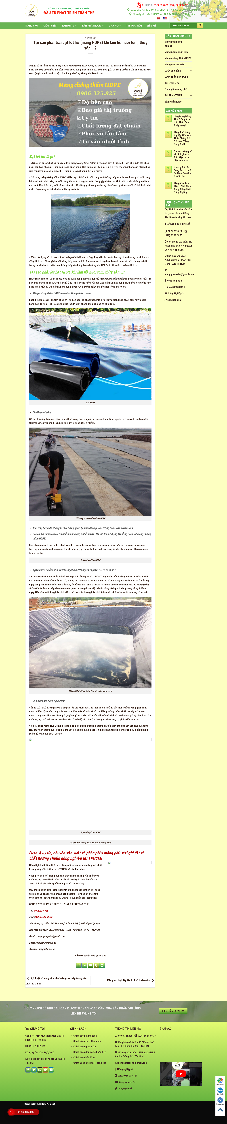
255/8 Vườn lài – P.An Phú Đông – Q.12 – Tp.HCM (74, 929)
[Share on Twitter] (84, 965)
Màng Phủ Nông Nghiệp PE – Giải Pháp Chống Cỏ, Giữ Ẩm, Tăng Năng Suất (182, 138)
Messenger (220, 1104)
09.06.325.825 (174, 231)
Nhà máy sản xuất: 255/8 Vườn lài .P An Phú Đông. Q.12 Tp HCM (178, 260)
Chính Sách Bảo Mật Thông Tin (89, 1062)
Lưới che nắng (173, 70)
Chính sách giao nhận (84, 1046)
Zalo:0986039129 (175, 287)
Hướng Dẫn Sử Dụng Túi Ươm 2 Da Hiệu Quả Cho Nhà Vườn (182, 172)
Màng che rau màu (175, 64)
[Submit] (200, 25)
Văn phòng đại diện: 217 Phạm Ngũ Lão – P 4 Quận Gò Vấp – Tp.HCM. (178, 245)
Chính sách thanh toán (85, 1035)
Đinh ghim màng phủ (176, 89)
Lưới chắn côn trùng (176, 76)
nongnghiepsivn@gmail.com (50, 936)
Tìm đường (220, 1084)
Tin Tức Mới (134, 25)
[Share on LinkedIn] (102, 965)
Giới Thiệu (50, 25)
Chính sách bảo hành (84, 1057)
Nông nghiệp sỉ (174, 280)
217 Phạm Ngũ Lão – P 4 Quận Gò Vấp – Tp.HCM (75, 923)
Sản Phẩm (68, 25)
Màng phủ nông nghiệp (173, 43)
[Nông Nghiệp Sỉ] (31, 11)
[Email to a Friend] (90, 965)
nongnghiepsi (174, 299)
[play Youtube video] (181, 1074)
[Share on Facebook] (79, 965)
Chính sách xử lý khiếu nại (87, 1041)
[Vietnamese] (159, 18)
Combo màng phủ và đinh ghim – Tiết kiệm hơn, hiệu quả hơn (183, 156)
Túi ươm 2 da (172, 82)
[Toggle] (191, 44)
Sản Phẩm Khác (91, 25)
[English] (165, 18)
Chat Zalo (220, 1094)
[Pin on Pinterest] (96, 965)
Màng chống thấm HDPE (178, 58)
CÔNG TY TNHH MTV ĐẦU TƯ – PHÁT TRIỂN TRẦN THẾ (59, 904)
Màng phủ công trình (176, 52)
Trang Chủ (31, 25)
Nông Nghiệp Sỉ (37, 865)
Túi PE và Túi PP (173, 95)
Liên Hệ (151, 25)
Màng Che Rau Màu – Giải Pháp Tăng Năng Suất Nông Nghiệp (182, 188)
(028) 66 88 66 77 (146, 1035)
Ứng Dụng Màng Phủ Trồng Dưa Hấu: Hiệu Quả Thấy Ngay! (182, 121)
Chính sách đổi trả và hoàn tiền (89, 1052)
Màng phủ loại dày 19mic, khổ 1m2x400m (128, 980)
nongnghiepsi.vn (46, 949)
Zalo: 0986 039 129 (127, 1075)
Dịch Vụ (114, 25)
